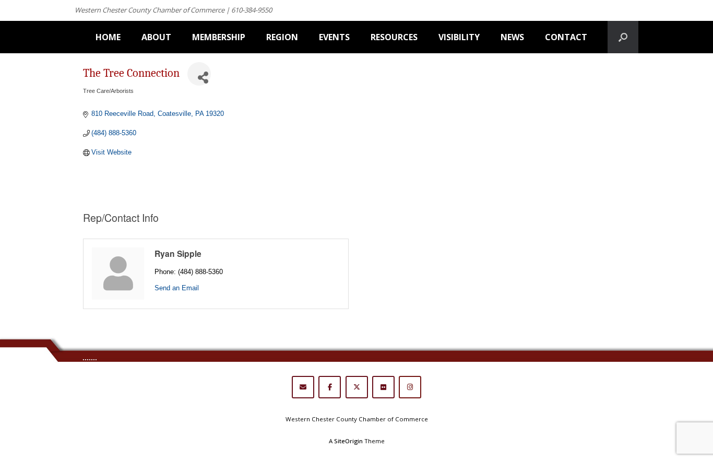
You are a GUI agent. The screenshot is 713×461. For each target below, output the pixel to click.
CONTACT (566, 37)
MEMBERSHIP (218, 37)
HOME (108, 37)
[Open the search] (623, 37)
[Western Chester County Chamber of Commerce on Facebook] (329, 387)
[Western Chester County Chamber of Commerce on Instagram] (410, 387)
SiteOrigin (348, 441)
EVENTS (334, 37)
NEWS (512, 37)
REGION (282, 37)
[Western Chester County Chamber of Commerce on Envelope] (303, 387)
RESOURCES (394, 37)
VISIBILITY (459, 37)
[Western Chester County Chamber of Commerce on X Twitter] (357, 387)
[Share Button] (199, 74)
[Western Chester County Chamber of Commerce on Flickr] (383, 387)
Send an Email (177, 288)
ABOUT (156, 37)
